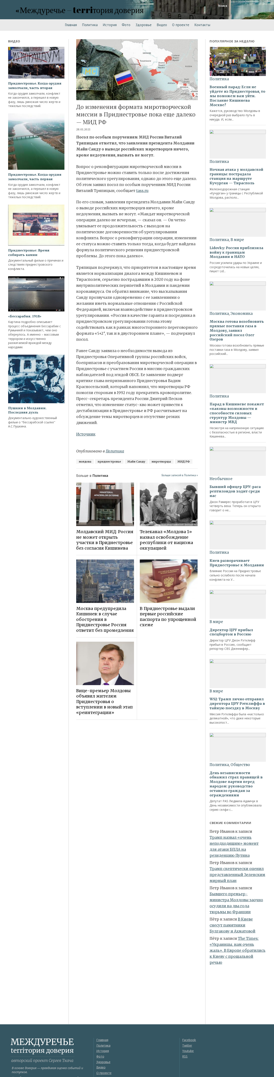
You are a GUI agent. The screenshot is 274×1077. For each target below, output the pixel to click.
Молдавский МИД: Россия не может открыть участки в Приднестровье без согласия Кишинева (104, 539)
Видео (162, 24)
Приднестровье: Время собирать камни (28, 252)
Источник (85, 434)
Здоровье (144, 24)
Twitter (187, 1045)
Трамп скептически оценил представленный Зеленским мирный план (237, 874)
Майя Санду (136, 461)
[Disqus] (137, 783)
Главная (71, 24)
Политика (90, 24)
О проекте (180, 24)
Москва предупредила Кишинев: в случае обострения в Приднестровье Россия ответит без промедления (105, 619)
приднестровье (109, 461)
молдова (85, 461)
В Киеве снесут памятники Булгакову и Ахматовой (232, 925)
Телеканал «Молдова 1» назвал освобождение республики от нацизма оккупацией (166, 539)
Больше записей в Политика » (180, 475)
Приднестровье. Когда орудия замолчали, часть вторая (34, 85)
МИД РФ (183, 461)
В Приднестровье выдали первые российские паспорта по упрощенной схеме (168, 616)
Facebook (189, 1040)
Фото (126, 24)
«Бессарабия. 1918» (24, 316)
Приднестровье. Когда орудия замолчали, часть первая (34, 176)
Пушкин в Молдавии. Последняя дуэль (27, 410)
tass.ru (142, 190)
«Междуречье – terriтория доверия (79, 10)
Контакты (202, 24)
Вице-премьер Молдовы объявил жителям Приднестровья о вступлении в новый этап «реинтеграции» (104, 701)
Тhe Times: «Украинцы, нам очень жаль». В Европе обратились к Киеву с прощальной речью (237, 950)
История (110, 24)
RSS (185, 1056)
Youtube (188, 1051)
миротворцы (161, 461)
